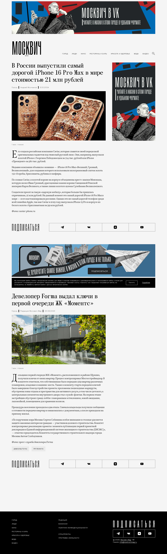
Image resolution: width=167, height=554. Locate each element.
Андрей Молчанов (28, 88)
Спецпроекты (64, 534)
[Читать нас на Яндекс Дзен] (115, 227)
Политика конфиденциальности (73, 528)
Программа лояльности (68, 538)
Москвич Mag (126, 540)
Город (14, 88)
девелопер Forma (20, 449)
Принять (132, 282)
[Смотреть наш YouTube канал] (142, 227)
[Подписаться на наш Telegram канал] (62, 227)
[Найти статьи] (153, 53)
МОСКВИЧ (27, 48)
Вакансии (62, 524)
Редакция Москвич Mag (30, 311)
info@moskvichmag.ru (128, 542)
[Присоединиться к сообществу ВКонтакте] (89, 227)
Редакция (62, 520)
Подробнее (146, 282)
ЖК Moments (38, 449)
